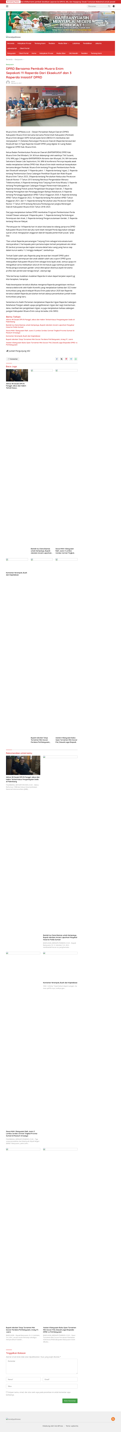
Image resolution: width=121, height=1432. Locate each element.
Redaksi (52, 43)
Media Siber (62, 43)
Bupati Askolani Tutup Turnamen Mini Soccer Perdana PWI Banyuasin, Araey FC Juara (39, 339)
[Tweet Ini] (61, 359)
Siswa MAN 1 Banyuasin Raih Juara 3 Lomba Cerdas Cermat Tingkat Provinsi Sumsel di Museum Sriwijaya (40, 332)
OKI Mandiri (73, 53)
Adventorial (12, 48)
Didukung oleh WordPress (53, 1426)
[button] (109, 6)
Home (34, 53)
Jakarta (98, 43)
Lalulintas (76, 43)
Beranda (10, 43)
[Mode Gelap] (114, 6)
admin (13, 82)
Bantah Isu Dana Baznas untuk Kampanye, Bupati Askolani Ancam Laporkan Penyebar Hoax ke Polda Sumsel (40, 326)
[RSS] (113, 1419)
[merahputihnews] (13, 37)
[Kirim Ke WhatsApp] (76, 359)
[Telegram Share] (71, 359)
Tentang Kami (40, 43)
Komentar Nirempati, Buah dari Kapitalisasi (23, 336)
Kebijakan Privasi (24, 43)
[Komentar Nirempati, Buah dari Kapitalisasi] (17, 564)
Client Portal (24, 48)
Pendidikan (87, 43)
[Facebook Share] (57, 359)
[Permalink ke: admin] (8, 82)
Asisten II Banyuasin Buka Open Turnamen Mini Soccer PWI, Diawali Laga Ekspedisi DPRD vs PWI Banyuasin (41, 344)
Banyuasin (11, 53)
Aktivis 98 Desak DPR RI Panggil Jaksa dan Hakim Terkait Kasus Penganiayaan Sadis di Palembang (40, 321)
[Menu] (7, 6)
